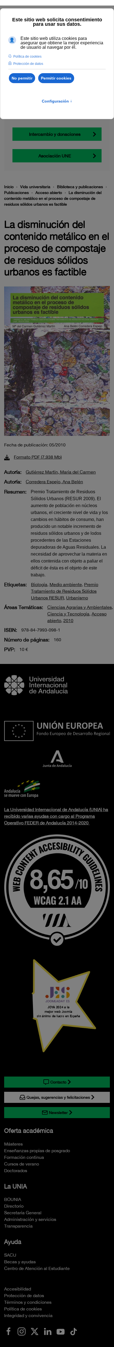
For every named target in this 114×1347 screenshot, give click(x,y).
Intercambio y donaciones (55, 134)
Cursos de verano (21, 1163)
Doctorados (15, 1170)
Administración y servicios (30, 1219)
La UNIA (15, 1186)
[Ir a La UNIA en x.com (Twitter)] (34, 1330)
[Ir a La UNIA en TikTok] (73, 1330)
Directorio (14, 1205)
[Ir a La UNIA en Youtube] (60, 1330)
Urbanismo (77, 597)
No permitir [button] (22, 78)
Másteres (13, 1143)
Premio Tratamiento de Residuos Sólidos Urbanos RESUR (64, 591)
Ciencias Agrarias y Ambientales (79, 607)
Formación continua (24, 1157)
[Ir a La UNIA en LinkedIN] (47, 1330)
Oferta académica (28, 1130)
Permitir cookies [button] (56, 78)
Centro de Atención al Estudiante (37, 1268)
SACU (10, 1255)
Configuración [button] (57, 101)
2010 (68, 620)
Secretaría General (23, 1212)
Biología (39, 584)
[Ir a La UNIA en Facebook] (8, 1330)
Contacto (58, 1082)
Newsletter (58, 1112)
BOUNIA (12, 1199)
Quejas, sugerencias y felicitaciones (58, 1097)
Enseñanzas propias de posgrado (37, 1150)
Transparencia (18, 1225)
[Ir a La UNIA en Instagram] (21, 1330)
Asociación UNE (54, 155)
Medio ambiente (66, 584)
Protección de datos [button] (28, 64)
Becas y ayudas (20, 1261)
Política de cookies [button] (27, 56)
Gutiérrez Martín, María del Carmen (61, 471)
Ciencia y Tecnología (68, 613)
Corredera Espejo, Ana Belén (54, 481)
